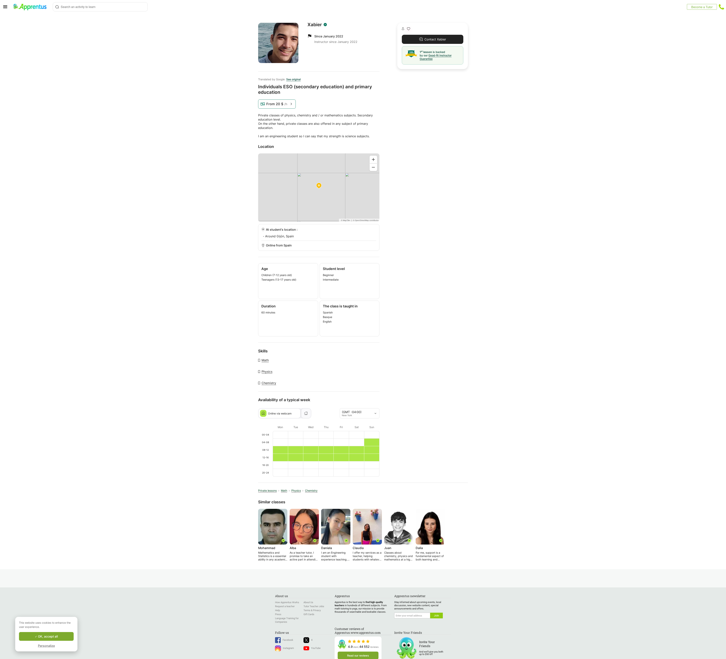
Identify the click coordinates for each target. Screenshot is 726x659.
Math (265, 360)
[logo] (31, 7)
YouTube (316, 648)
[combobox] (100, 6)
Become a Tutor (702, 7)
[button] (408, 28)
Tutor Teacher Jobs (313, 606)
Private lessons (267, 490)
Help (277, 610)
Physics (267, 371)
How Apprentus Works (287, 602)
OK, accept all (47, 636)
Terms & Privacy (312, 610)
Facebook (288, 639)
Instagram (288, 648)
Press (278, 614)
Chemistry (269, 383)
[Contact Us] (721, 6)
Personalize (46, 646)
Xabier (314, 24)
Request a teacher (285, 606)
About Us (308, 602)
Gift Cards (308, 614)
